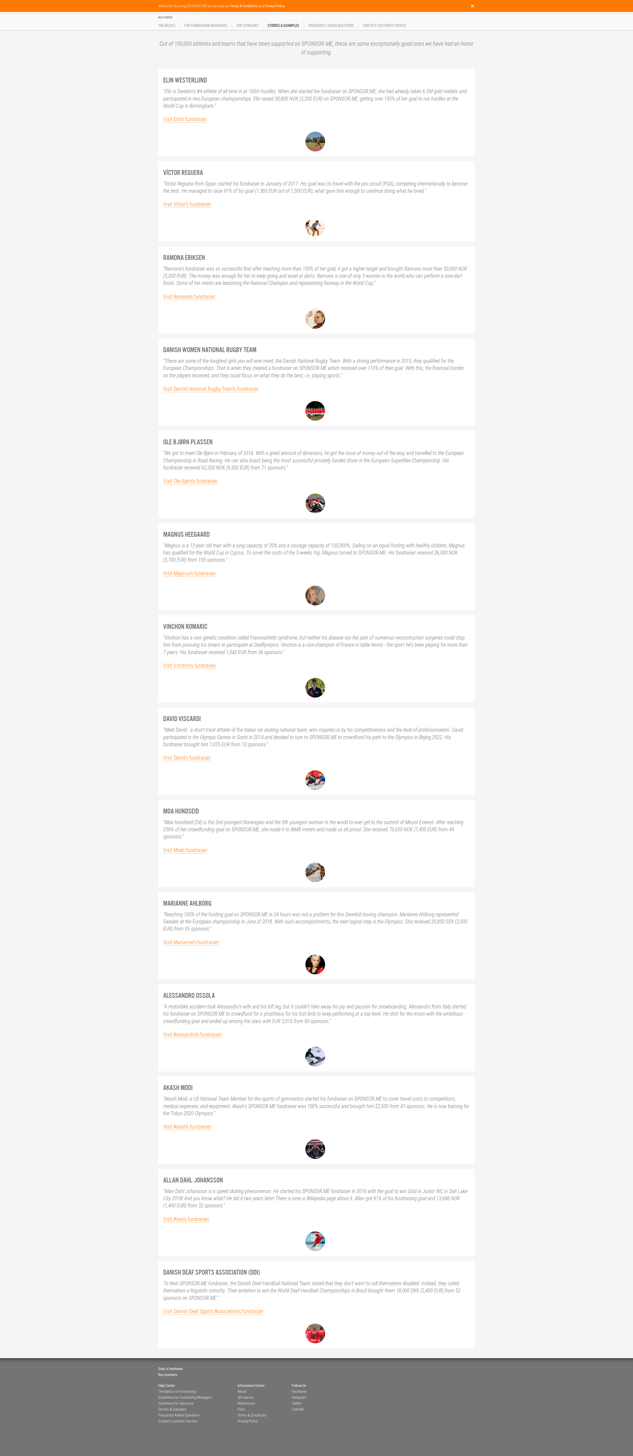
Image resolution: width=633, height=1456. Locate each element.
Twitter (297, 1403)
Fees (241, 1409)
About (242, 1391)
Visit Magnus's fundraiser (189, 573)
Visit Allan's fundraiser (186, 1219)
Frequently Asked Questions (331, 25)
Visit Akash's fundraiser (187, 1127)
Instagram (299, 1397)
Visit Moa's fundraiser (185, 850)
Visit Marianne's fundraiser (191, 942)
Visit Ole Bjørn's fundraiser (190, 481)
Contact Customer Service (384, 25)
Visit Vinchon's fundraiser (189, 666)
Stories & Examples (172, 1409)
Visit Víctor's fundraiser (187, 204)
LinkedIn (298, 1409)
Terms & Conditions (252, 1415)
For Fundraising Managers (205, 25)
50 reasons (246, 1397)
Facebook (299, 1391)
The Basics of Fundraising (177, 1391)
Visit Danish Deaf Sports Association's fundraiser (213, 1311)
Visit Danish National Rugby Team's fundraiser (211, 389)
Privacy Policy (248, 1421)
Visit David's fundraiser (187, 758)
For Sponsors (247, 25)
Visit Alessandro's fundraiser (192, 1034)
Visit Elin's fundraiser (185, 119)
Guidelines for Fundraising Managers (185, 1397)
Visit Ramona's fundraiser (189, 297)
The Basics (166, 25)
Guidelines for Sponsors (176, 1403)
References (246, 1403)
